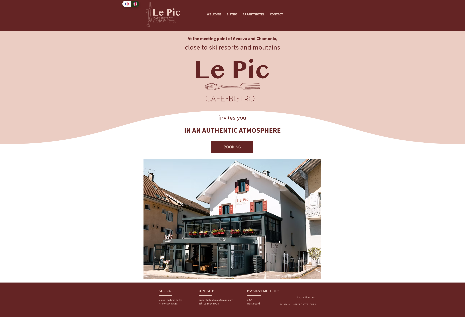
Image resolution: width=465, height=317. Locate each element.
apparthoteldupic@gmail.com (216, 300)
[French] (126, 4)
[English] (135, 4)
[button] (306, 297)
